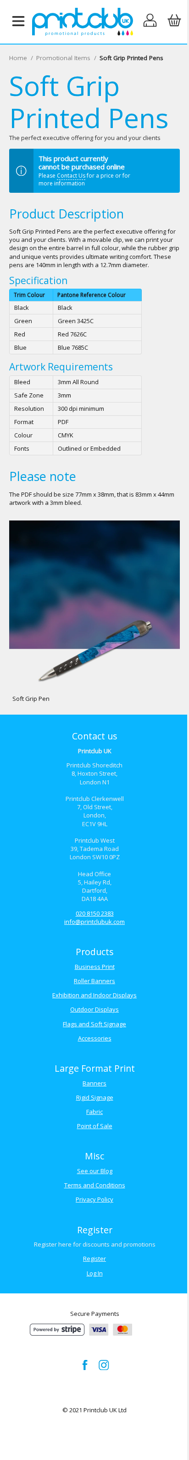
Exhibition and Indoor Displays (94, 995)
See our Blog (94, 1171)
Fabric (94, 1112)
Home (18, 58)
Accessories (94, 1038)
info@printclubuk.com (94, 921)
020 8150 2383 (95, 913)
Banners (94, 1083)
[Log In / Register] (150, 22)
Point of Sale (94, 1126)
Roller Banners (94, 981)
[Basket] (174, 22)
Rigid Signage (94, 1097)
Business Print (95, 966)
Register (94, 1258)
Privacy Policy (94, 1199)
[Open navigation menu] (18, 22)
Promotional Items (63, 58)
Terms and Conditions (94, 1185)
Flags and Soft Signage (94, 1024)
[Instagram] (104, 1365)
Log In (95, 1273)
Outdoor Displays (94, 1009)
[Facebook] (85, 1365)
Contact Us (71, 175)
